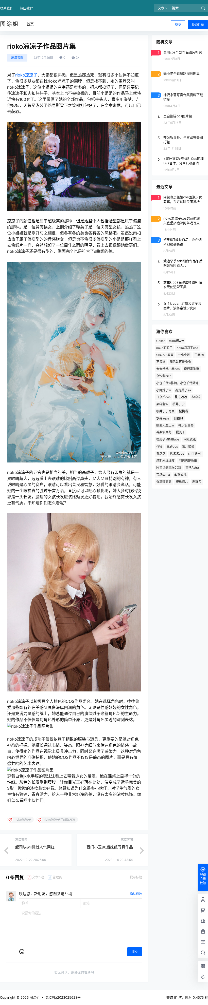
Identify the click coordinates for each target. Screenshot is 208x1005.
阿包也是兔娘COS (168, 467)
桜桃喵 (183, 411)
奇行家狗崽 (191, 369)
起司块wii (194, 453)
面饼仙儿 (180, 474)
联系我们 (6, 8)
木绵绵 (195, 397)
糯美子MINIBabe (167, 439)
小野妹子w (163, 390)
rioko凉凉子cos (187, 348)
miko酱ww (176, 341)
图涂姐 (34, 997)
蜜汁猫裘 (188, 446)
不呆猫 (160, 362)
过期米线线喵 (165, 460)
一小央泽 (184, 355)
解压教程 (26, 8)
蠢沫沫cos (177, 453)
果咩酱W (162, 404)
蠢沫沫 (160, 453)
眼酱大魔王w (165, 425)
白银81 (178, 418)
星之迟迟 (181, 397)
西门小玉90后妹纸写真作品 (109, 847)
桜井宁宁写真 (165, 411)
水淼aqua (162, 418)
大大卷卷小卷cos (168, 369)
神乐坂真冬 (186, 425)
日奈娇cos (163, 397)
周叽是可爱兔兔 (180, 362)
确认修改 (136, 894)
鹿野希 (196, 482)
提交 (135, 952)
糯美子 (180, 432)
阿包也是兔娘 (188, 460)
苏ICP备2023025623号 (63, 997)
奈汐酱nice (163, 376)
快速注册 (198, 25)
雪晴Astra (192, 467)
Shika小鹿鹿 (165, 355)
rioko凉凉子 (26, 75)
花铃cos (172, 446)
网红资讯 (190, 439)
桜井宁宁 (178, 404)
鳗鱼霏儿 (182, 482)
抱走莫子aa (183, 390)
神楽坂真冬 (163, 432)
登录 (178, 25)
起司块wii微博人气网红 (35, 847)
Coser (160, 341)
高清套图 (17, 58)
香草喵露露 (163, 482)
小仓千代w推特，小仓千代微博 (177, 383)
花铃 (159, 446)
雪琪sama (163, 474)
